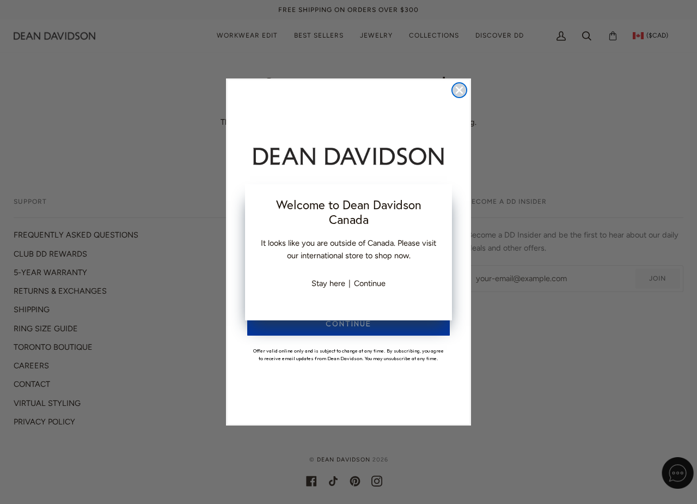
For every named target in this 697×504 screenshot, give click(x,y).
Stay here (328, 283)
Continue (370, 283)
